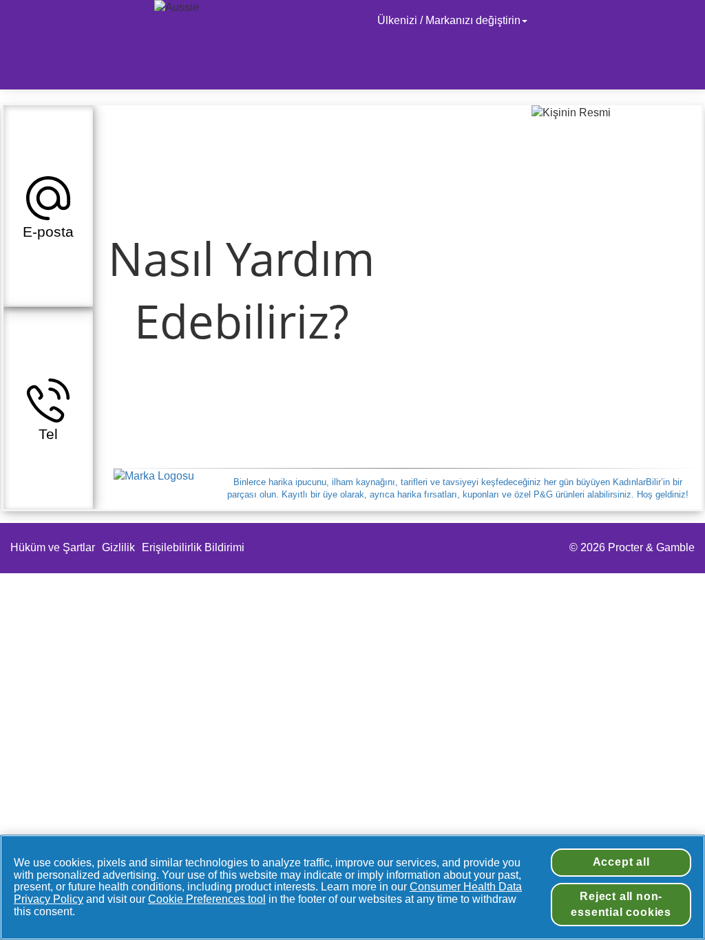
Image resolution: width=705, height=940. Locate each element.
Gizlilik (118, 547)
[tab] (48, 205)
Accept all (621, 862)
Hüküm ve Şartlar (52, 547)
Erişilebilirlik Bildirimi (194, 547)
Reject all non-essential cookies (621, 903)
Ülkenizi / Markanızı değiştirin (448, 20)
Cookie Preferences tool (207, 899)
